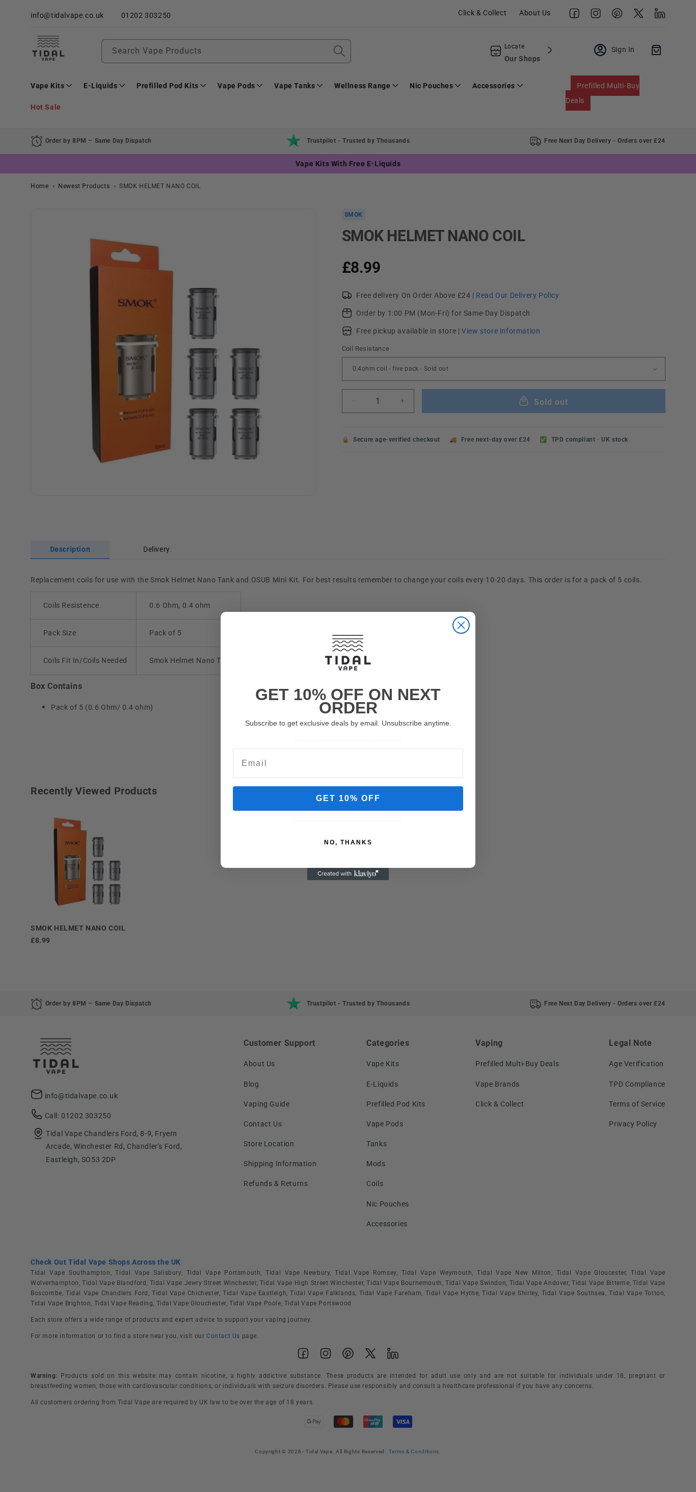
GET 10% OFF (348, 798)
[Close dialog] (461, 625)
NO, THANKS (348, 842)
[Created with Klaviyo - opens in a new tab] (348, 874)
